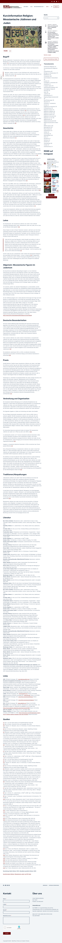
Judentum (46, 93)
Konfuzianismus (47, 95)
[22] (21, 469)
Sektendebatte (47, 135)
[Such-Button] (57, 18)
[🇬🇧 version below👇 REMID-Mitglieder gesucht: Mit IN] (55, 173)
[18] (31, 431)
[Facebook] (3, 885)
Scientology (46, 133)
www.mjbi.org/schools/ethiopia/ (25, 696)
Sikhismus (46, 140)
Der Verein (26, 6)
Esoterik (46, 81)
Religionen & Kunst (48, 109)
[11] (35, 206)
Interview (46, 90)
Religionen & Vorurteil (49, 116)
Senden (7, 933)
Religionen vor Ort (48, 117)
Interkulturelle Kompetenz (50, 87)
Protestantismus (47, 108)
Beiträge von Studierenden (50, 73)
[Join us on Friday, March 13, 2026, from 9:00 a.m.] (55, 189)
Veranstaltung (47, 143)
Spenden (56, 6)
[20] (4, 860)
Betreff (5, 910)
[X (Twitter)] (5, 885)
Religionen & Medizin (48, 111)
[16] (10, 355)
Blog (31, 6)
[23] (10, 498)
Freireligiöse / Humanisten (50, 82)
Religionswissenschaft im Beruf (51, 122)
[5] (24, 115)
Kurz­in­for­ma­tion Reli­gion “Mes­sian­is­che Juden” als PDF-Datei (17, 874)
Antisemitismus (47, 71)
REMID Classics (47, 125)
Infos (47, 6)
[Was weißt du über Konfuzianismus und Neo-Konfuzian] (47, 189)
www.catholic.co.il (22, 703)
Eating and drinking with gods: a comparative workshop (53, 27)
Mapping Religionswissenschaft (51, 97)
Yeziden (45, 144)
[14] (31, 255)
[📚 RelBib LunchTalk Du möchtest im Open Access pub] (47, 173)
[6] (15, 123)
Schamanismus (47, 130)
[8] (37, 155)
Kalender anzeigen (47, 55)
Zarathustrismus (47, 146)
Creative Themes (25, 940)
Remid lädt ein (47, 127)
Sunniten (46, 141)
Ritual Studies (47, 129)
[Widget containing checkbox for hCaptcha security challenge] (12, 927)
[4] (25, 110)
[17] (11, 393)
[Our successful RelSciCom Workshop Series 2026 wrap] (55, 181)
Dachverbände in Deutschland (51, 77)
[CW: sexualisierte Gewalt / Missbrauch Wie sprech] (47, 181)
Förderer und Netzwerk (38, 901)
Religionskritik (47, 119)
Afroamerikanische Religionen (50, 68)
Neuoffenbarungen (48, 100)
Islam (45, 92)
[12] (19, 227)
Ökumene (46, 101)
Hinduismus (46, 84)
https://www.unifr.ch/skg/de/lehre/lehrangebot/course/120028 (17, 315)
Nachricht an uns (7, 915)
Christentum (46, 76)
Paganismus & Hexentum (49, 106)
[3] (15, 75)
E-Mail (5, 904)
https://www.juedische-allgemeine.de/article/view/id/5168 (16, 708)
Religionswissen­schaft (39, 6)
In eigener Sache (47, 85)
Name (4, 898)
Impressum (45, 885)
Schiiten (45, 132)
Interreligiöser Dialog (48, 89)
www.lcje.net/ (27, 695)
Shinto (45, 136)
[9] (26, 180)
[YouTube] (56, 1)
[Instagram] (54, 1)
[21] (12, 446)
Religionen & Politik (48, 113)
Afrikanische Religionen (49, 66)
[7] (15, 137)
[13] (21, 250)
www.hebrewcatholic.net (23, 679)
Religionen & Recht (48, 114)
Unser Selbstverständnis (38, 898)
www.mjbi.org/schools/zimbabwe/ (26, 700)
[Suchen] (58, 1)
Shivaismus (46, 138)
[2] (40, 64)
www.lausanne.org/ (23, 693)
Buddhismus (46, 74)
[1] (7, 63)
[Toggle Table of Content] (9, 51)
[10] (40, 190)
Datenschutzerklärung (54, 885)
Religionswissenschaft (49, 121)
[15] (10, 349)
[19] (15, 441)
